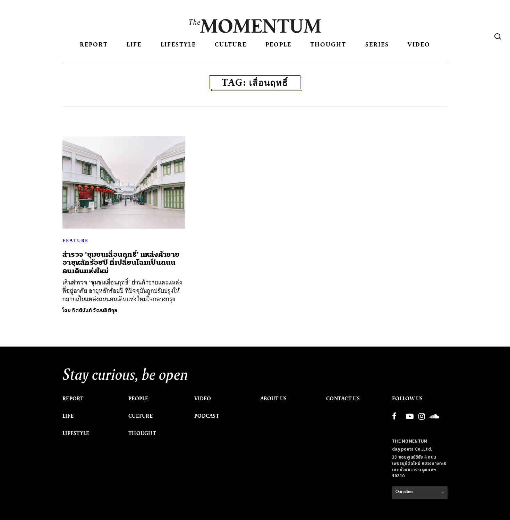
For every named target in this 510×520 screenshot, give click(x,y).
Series (377, 44)
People (278, 44)
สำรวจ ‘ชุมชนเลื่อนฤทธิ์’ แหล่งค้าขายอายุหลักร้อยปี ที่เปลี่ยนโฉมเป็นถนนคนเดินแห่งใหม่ (120, 262)
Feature (75, 240)
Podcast (206, 415)
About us (273, 398)
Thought (328, 44)
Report (94, 44)
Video (419, 44)
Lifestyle (178, 44)
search (498, 36)
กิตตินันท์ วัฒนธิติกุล (94, 310)
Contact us (343, 398)
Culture (231, 44)
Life (134, 44)
